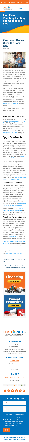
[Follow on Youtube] (12, 390)
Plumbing (11, 251)
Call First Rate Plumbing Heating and (14, 241)
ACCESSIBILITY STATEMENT (17, 437)
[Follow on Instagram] (16, 390)
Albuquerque (9, 253)
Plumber (15, 253)
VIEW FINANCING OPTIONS (14, 377)
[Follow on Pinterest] (20, 390)
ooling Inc (6, 243)
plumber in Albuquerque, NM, (11, 103)
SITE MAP (6, 437)
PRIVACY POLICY (8, 439)
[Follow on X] (8, 390)
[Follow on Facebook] (5, 390)
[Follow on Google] (24, 390)
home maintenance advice (10, 132)
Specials (5, 2)
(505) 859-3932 (15, 2)
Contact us (14, 361)
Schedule (25, 2)
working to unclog (13, 236)
